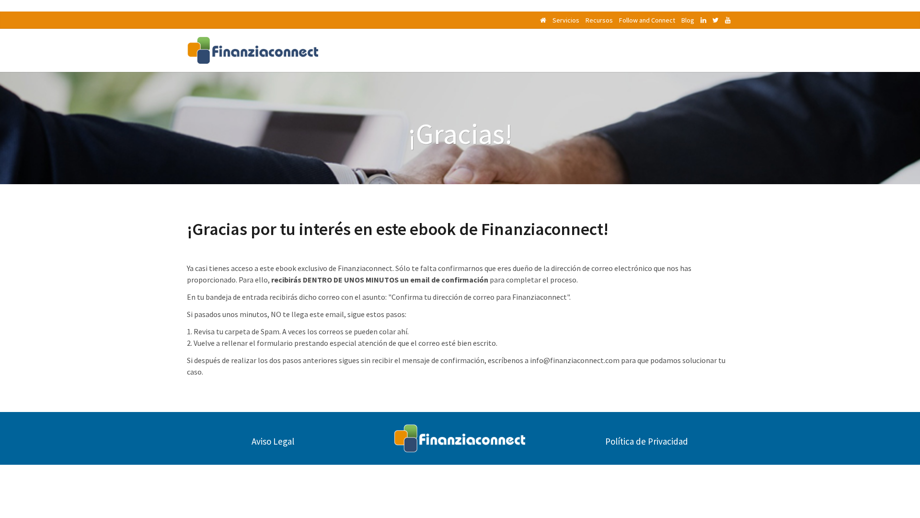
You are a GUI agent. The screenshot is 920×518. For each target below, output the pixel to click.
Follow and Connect (647, 20)
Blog (687, 20)
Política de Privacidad (646, 441)
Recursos (599, 20)
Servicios (565, 20)
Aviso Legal (273, 441)
